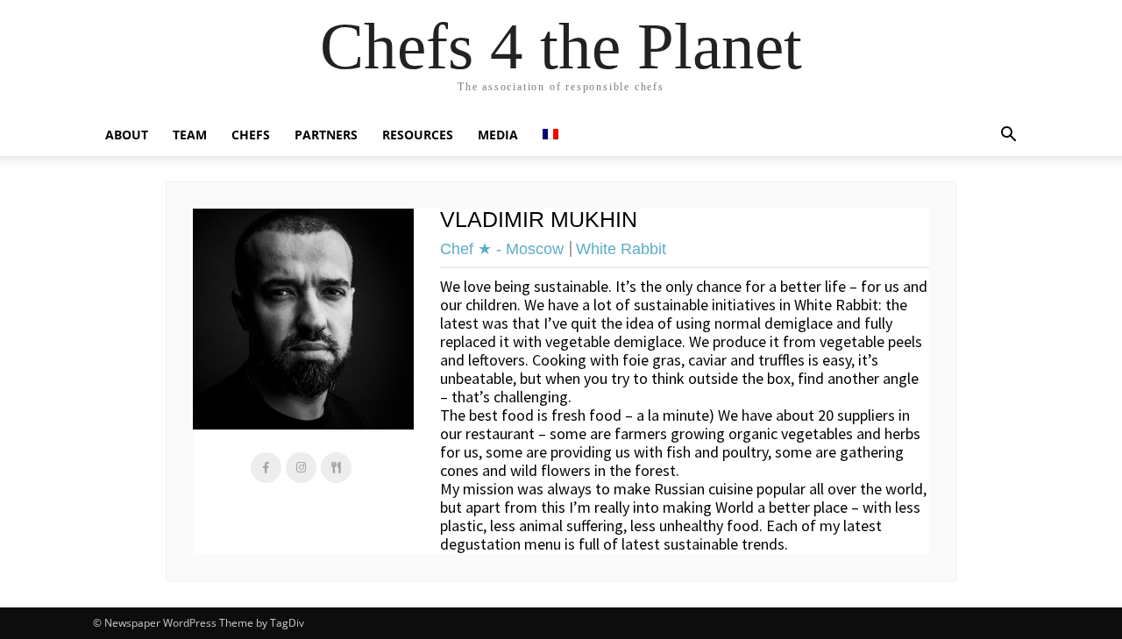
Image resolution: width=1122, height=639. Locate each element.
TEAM (190, 134)
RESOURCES (417, 134)
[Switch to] (550, 135)
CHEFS (250, 134)
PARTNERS (326, 134)
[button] (1008, 135)
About (126, 134)
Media (498, 134)
